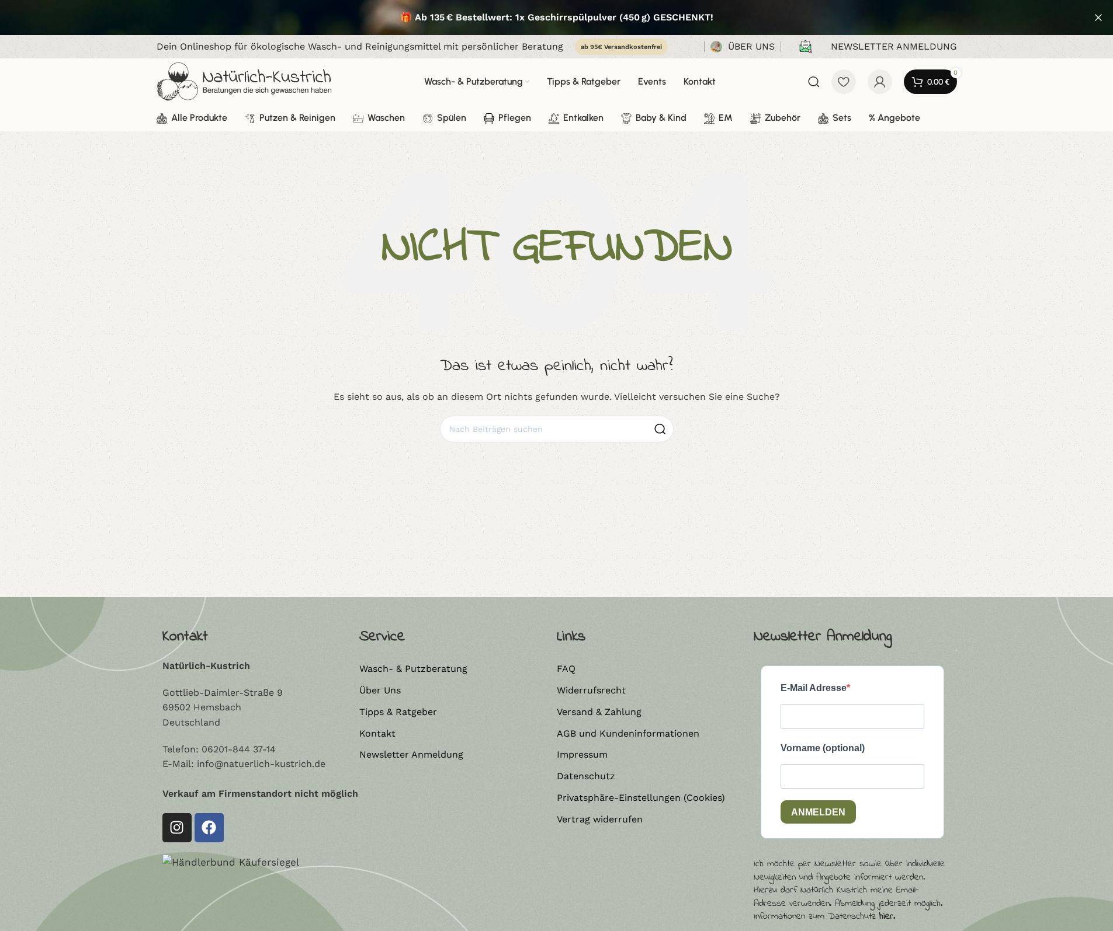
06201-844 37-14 (239, 749)
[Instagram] (177, 827)
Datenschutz (586, 776)
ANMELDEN (818, 812)
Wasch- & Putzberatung (413, 668)
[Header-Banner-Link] (556, 17)
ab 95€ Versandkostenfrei (621, 47)
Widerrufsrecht (591, 690)
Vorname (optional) (823, 748)
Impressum (582, 754)
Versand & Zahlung (599, 711)
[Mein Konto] (880, 81)
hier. (887, 916)
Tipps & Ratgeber (398, 711)
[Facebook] (209, 827)
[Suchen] (814, 81)
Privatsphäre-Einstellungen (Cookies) (641, 797)
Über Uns (380, 690)
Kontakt (377, 733)
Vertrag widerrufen (600, 819)
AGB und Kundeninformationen (628, 733)
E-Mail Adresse (814, 688)
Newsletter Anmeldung (411, 754)
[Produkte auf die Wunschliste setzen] (844, 81)
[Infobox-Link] (742, 47)
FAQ (566, 668)
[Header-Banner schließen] (1098, 17)
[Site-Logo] (244, 80)
